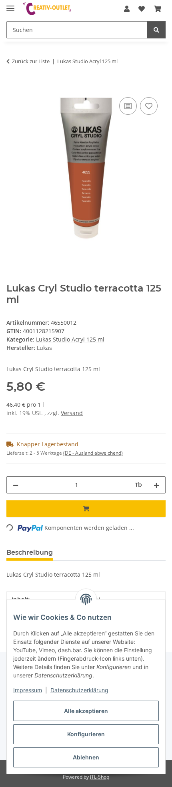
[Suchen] (156, 29)
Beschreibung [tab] (29, 552)
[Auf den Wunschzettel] (149, 106)
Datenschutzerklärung (79, 690)
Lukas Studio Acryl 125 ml (70, 339)
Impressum (27, 690)
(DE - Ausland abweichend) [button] (93, 452)
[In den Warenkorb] (12, 86)
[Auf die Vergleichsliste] (128, 106)
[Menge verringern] (15, 485)
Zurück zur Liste (31, 61)
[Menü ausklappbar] (10, 5)
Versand (72, 413)
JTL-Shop (99, 776)
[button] (127, 9)
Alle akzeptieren (86, 710)
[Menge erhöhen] (156, 485)
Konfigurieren (86, 734)
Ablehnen (86, 757)
